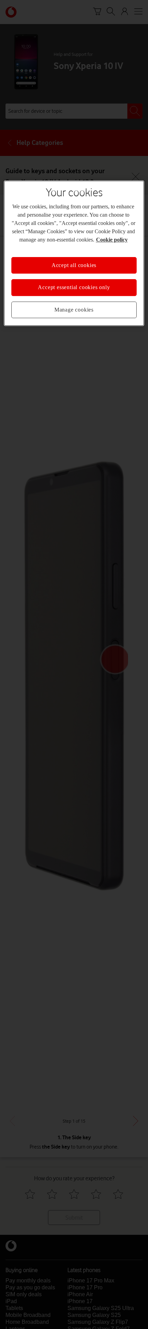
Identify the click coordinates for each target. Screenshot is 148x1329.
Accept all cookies (74, 265)
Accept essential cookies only (74, 287)
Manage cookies (74, 310)
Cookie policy (111, 240)
